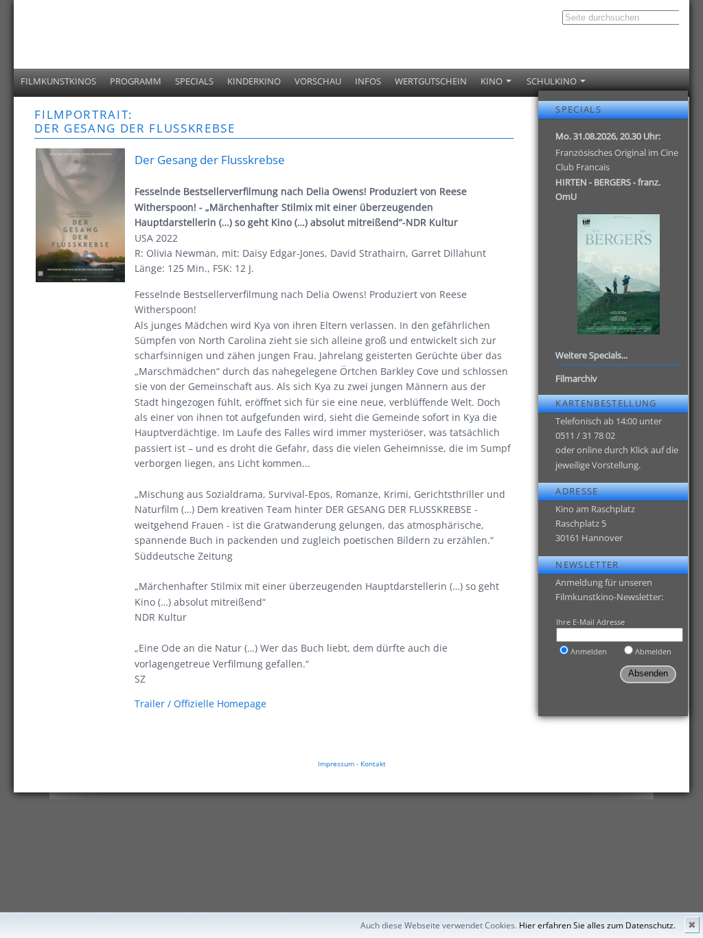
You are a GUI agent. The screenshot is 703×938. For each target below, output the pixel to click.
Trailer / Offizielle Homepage (200, 703)
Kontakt (373, 763)
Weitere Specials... (591, 355)
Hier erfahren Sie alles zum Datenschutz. (597, 925)
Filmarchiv (576, 378)
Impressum (336, 763)
